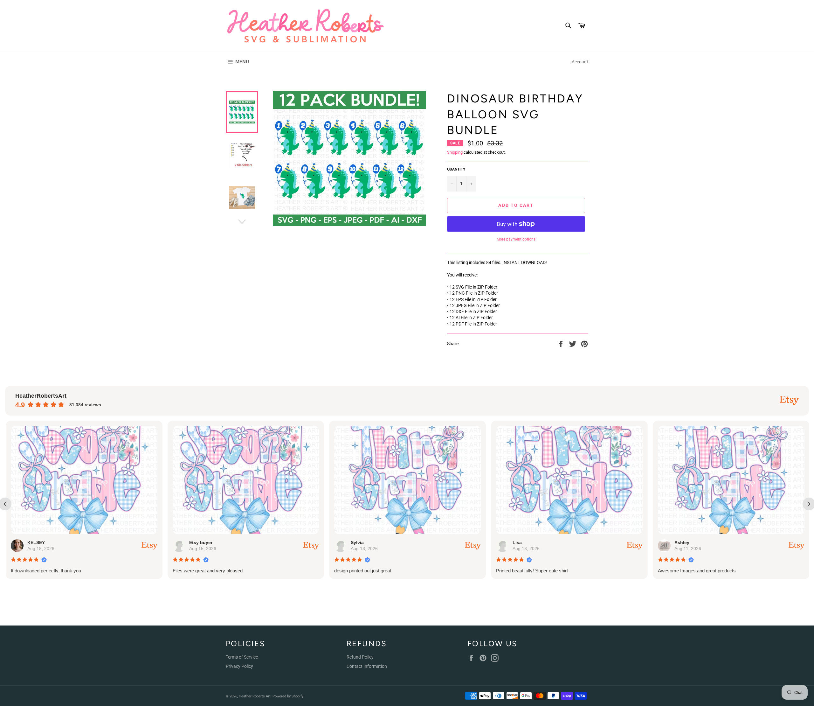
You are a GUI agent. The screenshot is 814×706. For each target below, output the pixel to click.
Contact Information (367, 666)
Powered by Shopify (287, 696)
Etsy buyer (200, 542)
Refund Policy (360, 657)
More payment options (516, 239)
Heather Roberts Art (255, 696)
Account (580, 61)
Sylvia (356, 542)
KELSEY (35, 542)
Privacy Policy (239, 666)
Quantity (456, 169)
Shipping (455, 152)
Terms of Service (242, 657)
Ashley (681, 542)
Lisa (516, 542)
